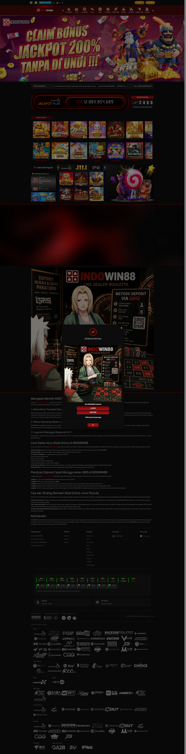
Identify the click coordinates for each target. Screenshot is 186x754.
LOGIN (93, 408)
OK (93, 425)
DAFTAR (93, 412)
